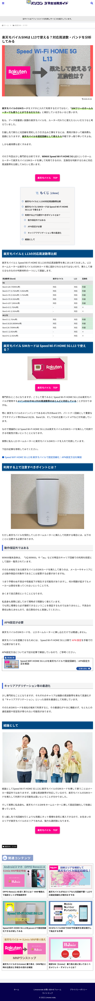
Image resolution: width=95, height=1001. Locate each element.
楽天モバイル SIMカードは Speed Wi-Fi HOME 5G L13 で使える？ (46, 208)
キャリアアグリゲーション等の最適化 (44, 232)
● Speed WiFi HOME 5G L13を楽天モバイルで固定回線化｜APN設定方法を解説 (42, 457)
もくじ (44, 192)
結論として (30, 239)
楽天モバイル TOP (47, 177)
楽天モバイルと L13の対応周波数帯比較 (43, 201)
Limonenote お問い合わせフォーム (47, 989)
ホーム (16, 989)
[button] (81, 579)
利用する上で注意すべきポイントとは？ (42, 214)
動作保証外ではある (37, 220)
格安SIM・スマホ (10, 846)
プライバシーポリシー (78, 989)
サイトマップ (47, 993)
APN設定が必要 (35, 226)
